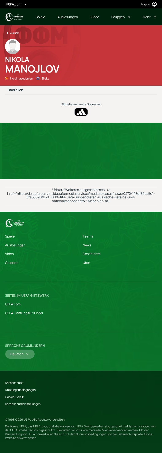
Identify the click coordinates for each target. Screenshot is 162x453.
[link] (40, 17)
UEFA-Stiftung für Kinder (24, 313)
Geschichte (92, 253)
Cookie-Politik (14, 397)
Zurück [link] (14, 33)
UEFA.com (13, 304)
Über (86, 262)
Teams (88, 236)
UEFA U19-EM (14, 17)
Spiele (10, 236)
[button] (121, 17)
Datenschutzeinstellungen (22, 404)
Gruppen (12, 262)
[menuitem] (41, 17)
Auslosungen (15, 245)
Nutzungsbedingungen (20, 390)
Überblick (15, 90)
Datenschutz (14, 383)
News (87, 245)
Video (9, 253)
